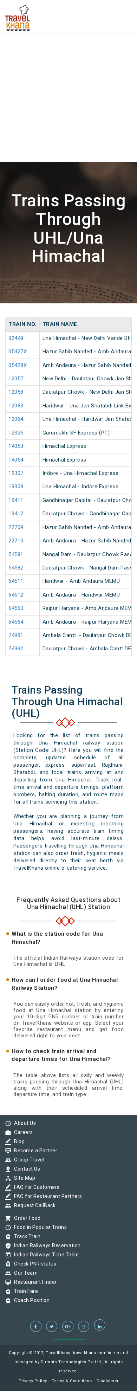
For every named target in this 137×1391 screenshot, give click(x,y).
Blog (18, 1141)
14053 (16, 446)
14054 (16, 460)
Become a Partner (34, 1150)
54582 (16, 568)
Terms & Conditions (72, 1381)
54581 (16, 554)
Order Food (25, 1218)
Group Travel (27, 1160)
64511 (16, 581)
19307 (16, 473)
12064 (16, 419)
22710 (16, 540)
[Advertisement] (68, 68)
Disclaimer (108, 1381)
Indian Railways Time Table (45, 1254)
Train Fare (24, 1291)
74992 (16, 648)
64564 (16, 622)
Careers (22, 1132)
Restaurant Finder (34, 1282)
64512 (16, 595)
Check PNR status (33, 1264)
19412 (16, 513)
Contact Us (25, 1169)
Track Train (26, 1236)
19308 (16, 486)
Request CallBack (33, 1205)
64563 (16, 608)
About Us (23, 1123)
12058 (16, 392)
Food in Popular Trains (39, 1227)
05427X (17, 351)
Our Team (24, 1273)
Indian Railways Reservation (46, 1245)
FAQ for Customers (35, 1187)
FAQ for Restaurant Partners (46, 1196)
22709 (16, 527)
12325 (16, 433)
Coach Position (30, 1300)
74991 (16, 635)
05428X (17, 365)
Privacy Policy (33, 1381)
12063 (16, 406)
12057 (16, 378)
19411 (16, 500)
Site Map (23, 1178)
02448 (16, 338)
